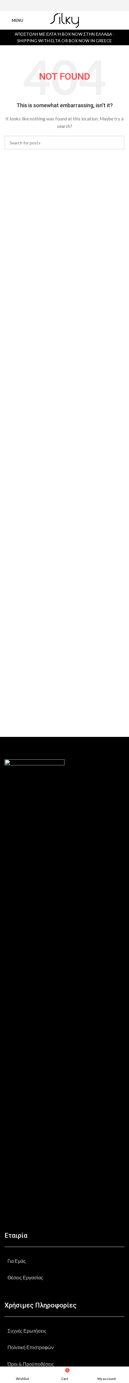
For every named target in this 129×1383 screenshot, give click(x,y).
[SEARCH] (117, 142)
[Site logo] (64, 19)
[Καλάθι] (122, 20)
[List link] (64, 1261)
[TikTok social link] (72, 5)
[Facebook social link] (57, 5)
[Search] (111, 20)
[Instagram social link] (64, 5)
